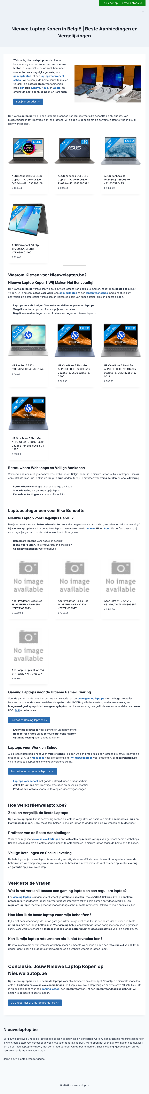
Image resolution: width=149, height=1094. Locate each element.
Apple (56, 87)
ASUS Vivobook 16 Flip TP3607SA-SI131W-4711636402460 (25, 249)
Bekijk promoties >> (28, 101)
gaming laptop (22, 76)
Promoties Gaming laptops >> (29, 720)
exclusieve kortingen (47, 839)
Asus (45, 87)
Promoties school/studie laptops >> (33, 771)
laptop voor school (97, 292)
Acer (107, 528)
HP (22, 87)
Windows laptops (82, 757)
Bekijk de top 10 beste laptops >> (122, 2)
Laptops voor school (25, 781)
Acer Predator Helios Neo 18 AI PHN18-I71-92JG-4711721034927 (73, 604)
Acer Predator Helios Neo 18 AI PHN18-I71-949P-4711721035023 (27, 604)
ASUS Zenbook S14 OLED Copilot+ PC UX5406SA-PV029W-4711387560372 (73, 180)
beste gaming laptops (91, 698)
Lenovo (35, 87)
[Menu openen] (143, 12)
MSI (17, 710)
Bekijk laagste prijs (24, 382)
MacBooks (38, 757)
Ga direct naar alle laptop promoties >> (35, 1002)
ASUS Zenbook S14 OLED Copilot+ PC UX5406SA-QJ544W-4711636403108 (27, 180)
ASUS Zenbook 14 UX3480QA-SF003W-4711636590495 (117, 180)
